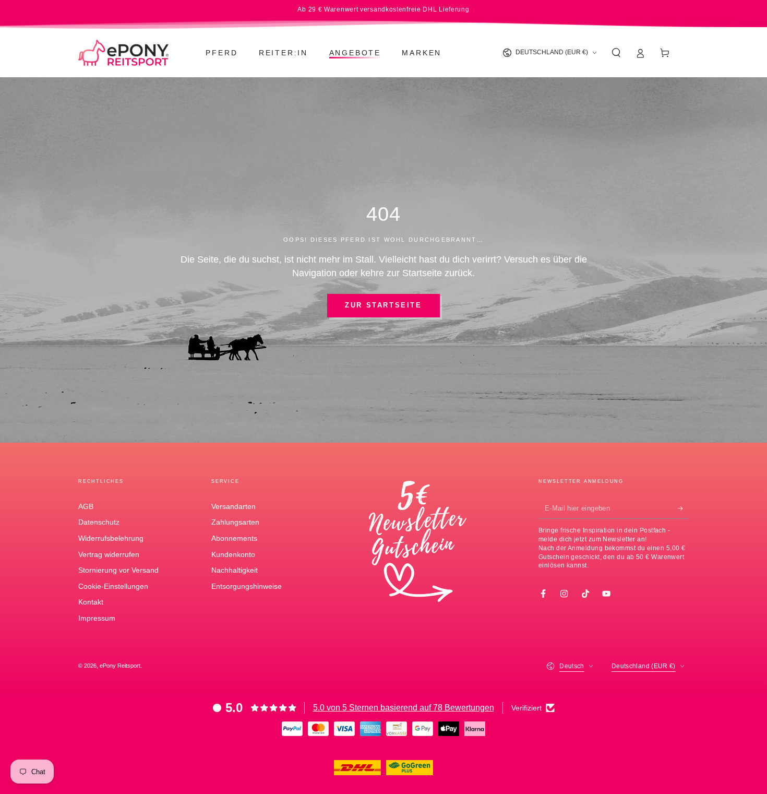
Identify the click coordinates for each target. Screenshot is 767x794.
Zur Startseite (383, 305)
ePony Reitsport (120, 665)
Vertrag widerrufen (108, 554)
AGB (85, 506)
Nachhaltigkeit (234, 570)
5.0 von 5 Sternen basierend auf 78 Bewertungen (403, 707)
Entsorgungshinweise (246, 586)
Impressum (96, 618)
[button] (616, 52)
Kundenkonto (233, 554)
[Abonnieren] (683, 508)
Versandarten (233, 506)
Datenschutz (98, 522)
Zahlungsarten (235, 522)
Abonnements (234, 538)
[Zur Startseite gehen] (123, 53)
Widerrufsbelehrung (110, 538)
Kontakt (90, 602)
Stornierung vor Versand (118, 570)
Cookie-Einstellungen (113, 586)
